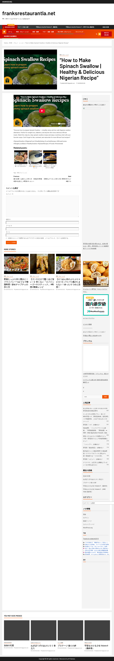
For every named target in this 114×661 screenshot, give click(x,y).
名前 (8, 219)
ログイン (86, 518)
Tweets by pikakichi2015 (91, 539)
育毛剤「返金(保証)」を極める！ (93, 447)
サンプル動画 (60, 642)
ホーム (10, 31)
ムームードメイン (88, 318)
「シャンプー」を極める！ (91, 444)
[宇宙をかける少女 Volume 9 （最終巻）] (97, 630)
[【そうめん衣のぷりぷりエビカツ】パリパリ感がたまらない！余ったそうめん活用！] (68, 264)
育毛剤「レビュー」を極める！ (93, 459)
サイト (8, 232)
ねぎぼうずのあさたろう (36, 642)
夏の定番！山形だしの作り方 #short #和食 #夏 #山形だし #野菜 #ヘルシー (28, 179)
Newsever (63, 659)
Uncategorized (8, 642)
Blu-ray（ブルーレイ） (65, 31)
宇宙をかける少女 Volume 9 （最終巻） (39, 27)
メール (9, 226)
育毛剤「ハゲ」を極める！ (91, 425)
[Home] (4, 32)
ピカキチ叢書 (87, 324)
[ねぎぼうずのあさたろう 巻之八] (43, 630)
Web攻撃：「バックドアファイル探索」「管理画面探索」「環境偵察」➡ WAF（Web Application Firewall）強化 (95, 430)
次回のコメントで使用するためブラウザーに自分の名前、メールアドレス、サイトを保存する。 (38, 238)
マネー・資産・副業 (48, 31)
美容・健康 (36, 31)
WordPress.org (88, 528)
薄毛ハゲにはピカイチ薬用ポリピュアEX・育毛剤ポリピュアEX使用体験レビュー (95, 438)
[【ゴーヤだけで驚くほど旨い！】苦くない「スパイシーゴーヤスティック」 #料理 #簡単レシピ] (42, 264)
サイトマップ (79, 31)
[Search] (97, 34)
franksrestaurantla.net (28, 13)
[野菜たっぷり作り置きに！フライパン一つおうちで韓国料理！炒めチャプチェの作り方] (16, 264)
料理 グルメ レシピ (22, 172)
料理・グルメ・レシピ (22, 31)
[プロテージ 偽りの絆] (70, 630)
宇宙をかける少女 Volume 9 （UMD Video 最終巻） (72, 27)
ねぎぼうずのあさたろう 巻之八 (93, 479)
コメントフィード (88, 524)
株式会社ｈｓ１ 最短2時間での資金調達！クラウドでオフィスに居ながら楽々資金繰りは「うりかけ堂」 (95, 453)
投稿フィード (87, 521)
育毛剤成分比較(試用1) (90, 411)
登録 (84, 514)
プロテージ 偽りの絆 (89, 482)
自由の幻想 (97, 27)
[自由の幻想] (16, 630)
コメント (9, 194)
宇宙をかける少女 (88, 642)
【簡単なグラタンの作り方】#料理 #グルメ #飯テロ (57, 179)
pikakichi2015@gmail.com (68, 83)
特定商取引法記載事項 (10, 36)
